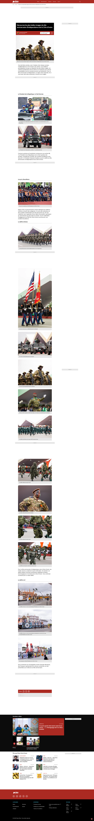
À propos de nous (37, 804)
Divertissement (44, 1)
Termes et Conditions (38, 808)
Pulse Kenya (67, 812)
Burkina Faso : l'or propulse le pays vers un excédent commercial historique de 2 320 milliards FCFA (26, 777)
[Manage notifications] (92, 819)
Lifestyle (49, 1)
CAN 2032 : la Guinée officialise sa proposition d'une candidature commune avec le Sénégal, (50, 768)
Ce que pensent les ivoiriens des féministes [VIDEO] (33, 748)
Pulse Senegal (77, 808)
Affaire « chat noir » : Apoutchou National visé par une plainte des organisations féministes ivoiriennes (27, 768)
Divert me (21, 694)
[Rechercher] (80, 1)
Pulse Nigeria (67, 805)
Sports (59, 1)
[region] (47, 743)
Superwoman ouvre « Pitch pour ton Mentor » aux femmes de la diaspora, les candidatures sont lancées (50, 777)
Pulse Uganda (77, 805)
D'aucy (14, 747)
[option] (19, 744)
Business (54, 1)
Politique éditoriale (53, 807)
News (38, 1)
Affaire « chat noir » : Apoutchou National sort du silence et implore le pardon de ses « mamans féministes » (50, 759)
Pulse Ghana (67, 808)
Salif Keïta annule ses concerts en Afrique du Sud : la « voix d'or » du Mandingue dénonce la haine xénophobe (27, 759)
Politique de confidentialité (39, 806)
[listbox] (47, 743)
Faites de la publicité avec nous (54, 805)
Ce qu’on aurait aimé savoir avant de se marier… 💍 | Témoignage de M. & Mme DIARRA (51, 727)
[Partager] (52, 33)
